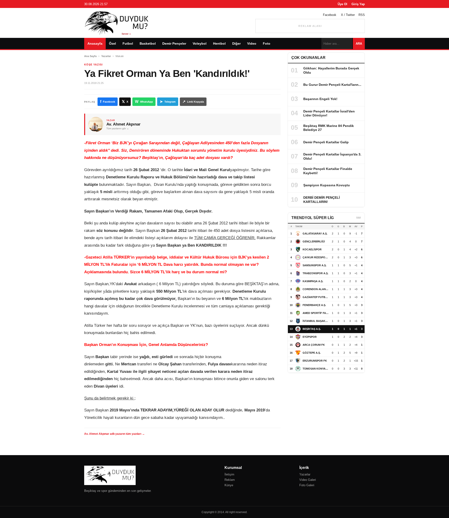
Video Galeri (307, 480)
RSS (361, 15)
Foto (266, 43)
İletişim (229, 474)
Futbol (128, 43)
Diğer (236, 43)
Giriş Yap (358, 4)
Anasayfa (94, 43)
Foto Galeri (306, 485)
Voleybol (199, 43)
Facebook (329, 15)
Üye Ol (342, 4)
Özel (112, 43)
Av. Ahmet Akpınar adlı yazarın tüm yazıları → (114, 433)
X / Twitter (348, 15)
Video (251, 43)
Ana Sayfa (90, 56)
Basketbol (148, 43)
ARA (359, 43)
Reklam (229, 480)
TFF (358, 217)
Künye (228, 485)
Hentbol (219, 43)
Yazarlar (106, 56)
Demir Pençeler (174, 43)
